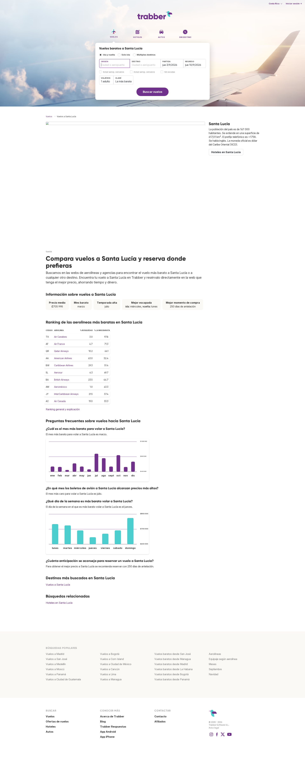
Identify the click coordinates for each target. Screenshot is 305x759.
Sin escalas (169, 72)
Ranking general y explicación (63, 409)
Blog (103, 721)
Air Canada (60, 401)
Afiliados (160, 721)
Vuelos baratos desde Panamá (172, 679)
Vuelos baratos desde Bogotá (171, 674)
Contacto (160, 716)
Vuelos (50, 716)
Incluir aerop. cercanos (113, 72)
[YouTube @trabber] (229, 736)
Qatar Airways (61, 351)
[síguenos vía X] (222, 736)
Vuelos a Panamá (56, 674)
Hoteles (51, 726)
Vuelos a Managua (111, 679)
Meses (212, 664)
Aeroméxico (60, 386)
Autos (49, 731)
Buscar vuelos (152, 91)
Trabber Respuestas (113, 726)
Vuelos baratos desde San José (172, 654)
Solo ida (126, 55)
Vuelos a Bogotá (109, 654)
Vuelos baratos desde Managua (172, 659)
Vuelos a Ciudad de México (115, 664)
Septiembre (215, 669)
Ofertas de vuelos (57, 721)
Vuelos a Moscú (55, 669)
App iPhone (107, 736)
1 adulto (105, 81)
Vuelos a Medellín (56, 664)
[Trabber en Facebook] (217, 736)
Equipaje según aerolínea (223, 659)
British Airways (61, 379)
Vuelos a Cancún (110, 669)
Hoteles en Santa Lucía (59, 602)
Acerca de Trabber (112, 716)
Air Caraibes (60, 336)
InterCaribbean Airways (66, 394)
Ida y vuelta (109, 55)
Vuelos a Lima (108, 674)
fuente (49, 251)
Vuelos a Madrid (55, 654)
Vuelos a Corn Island (112, 659)
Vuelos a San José (56, 659)
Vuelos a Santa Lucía (58, 584)
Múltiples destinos (146, 55)
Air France (59, 344)
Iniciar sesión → (294, 3)
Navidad (213, 674)
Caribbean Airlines (63, 365)
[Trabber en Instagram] (211, 736)
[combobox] (114, 63)
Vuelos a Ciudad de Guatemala (63, 679)
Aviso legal (214, 728)
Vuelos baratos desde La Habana (173, 669)
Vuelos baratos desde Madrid (171, 664)
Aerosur (58, 372)
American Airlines (63, 358)
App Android (108, 731)
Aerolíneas (215, 654)
